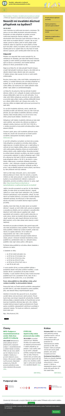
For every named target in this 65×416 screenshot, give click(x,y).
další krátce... (58, 372)
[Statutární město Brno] (25, 388)
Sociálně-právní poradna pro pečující (29, 16)
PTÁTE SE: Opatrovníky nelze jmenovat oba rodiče (32, 333)
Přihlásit (31, 403)
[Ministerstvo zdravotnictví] (9, 387)
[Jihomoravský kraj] (40, 388)
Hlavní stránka (7, 16)
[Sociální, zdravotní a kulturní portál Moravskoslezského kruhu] (17, 3)
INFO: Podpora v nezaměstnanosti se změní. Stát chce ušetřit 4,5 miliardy (11, 334)
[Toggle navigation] (4, 10)
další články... (37, 372)
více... (5, 369)
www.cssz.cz (7, 137)
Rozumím (56, 412)
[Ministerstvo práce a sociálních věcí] (55, 387)
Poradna (15, 16)
